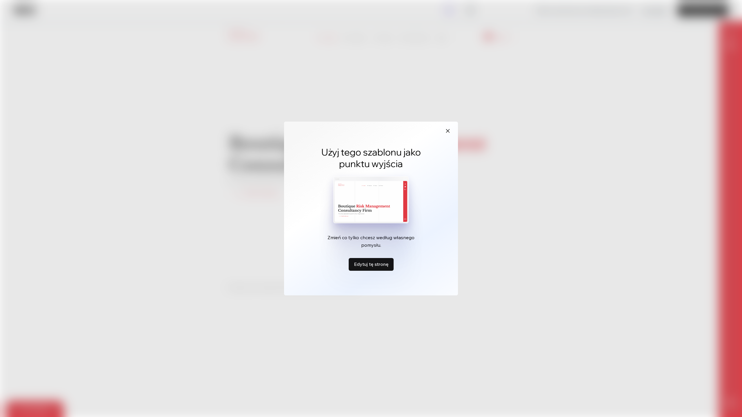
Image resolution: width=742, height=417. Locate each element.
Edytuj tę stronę (371, 264)
